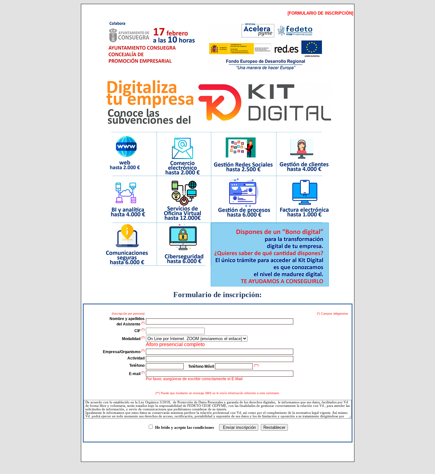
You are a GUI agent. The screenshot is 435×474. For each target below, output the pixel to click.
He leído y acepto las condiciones (184, 427)
